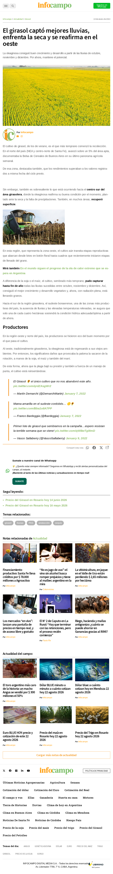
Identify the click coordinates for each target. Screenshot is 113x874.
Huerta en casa (67, 797)
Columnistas (48, 589)
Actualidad (18, 19)
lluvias (20, 523)
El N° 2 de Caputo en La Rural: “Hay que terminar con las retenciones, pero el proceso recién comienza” (55, 628)
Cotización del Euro (46, 790)
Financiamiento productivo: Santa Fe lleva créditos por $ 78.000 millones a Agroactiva (19, 575)
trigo (100, 846)
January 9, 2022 (76, 438)
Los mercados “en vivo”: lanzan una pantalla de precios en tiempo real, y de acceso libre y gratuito (18, 626)
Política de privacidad (96, 771)
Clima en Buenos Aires (17, 812)
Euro (69, 846)
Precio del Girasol (91, 827)
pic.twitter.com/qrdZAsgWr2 (32, 386)
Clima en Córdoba (48, 812)
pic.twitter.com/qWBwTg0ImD (75, 430)
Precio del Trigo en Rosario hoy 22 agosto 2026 (91, 734)
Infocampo (7, 19)
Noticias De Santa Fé (16, 820)
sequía (58, 523)
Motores (88, 797)
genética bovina (43, 846)
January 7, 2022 (75, 393)
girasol (8, 523)
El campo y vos (12, 797)
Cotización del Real (76, 790)
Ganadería (46, 797)
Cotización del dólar (16, 790)
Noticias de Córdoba (48, 820)
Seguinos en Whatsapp (102, 6)
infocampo (10, 586)
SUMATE (19, 481)
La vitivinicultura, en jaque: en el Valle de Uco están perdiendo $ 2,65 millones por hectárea (91, 575)
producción (44, 523)
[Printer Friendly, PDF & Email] (107, 448)
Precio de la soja (13, 827)
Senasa (75, 782)
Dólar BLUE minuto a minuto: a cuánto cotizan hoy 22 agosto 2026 (55, 688)
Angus (27, 846)
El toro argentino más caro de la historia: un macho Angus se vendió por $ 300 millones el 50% (19, 690)
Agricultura (57, 782)
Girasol (28, 19)
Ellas (31, 797)
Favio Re (47, 640)
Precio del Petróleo (15, 835)
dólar (59, 846)
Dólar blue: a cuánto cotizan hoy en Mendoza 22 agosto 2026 (92, 688)
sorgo (40, 853)
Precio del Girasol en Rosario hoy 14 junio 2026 (36, 500)
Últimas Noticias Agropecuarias (24, 782)
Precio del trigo (64, 827)
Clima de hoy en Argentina (64, 805)
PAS (31, 523)
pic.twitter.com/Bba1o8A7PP (32, 408)
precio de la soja (23, 853)
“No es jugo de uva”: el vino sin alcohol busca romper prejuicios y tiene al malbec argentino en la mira (55, 577)
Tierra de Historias (15, 805)
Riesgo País (73, 820)
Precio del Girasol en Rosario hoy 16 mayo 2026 (36, 505)
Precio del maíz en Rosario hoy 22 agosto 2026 (53, 736)
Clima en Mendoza (77, 812)
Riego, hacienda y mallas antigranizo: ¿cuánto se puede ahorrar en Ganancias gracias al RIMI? (91, 626)
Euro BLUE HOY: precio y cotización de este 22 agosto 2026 (18, 736)
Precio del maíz (39, 827)
